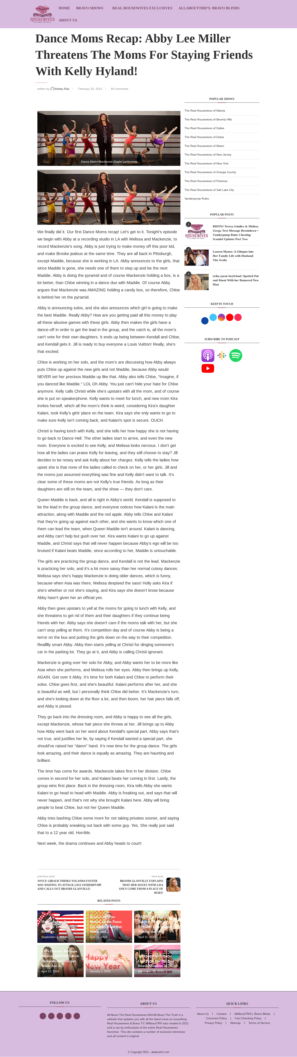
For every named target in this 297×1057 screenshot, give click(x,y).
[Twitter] (51, 1016)
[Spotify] (235, 351)
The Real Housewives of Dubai (204, 137)
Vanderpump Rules (196, 198)
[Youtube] (207, 364)
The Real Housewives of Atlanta (204, 110)
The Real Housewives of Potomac (206, 181)
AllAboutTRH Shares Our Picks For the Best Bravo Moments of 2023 (157, 961)
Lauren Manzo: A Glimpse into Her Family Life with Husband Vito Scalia (233, 256)
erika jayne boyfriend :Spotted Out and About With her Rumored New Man (236, 280)
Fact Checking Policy (248, 1018)
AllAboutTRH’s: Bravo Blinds (208, 8)
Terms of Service (259, 1023)
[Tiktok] (68, 1016)
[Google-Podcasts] (221, 351)
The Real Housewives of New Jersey (207, 154)
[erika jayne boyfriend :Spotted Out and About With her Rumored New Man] (196, 282)
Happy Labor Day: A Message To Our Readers (57, 927)
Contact (221, 1013)
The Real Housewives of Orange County (210, 172)
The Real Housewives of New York (206, 163)
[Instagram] (60, 1016)
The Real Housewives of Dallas (204, 128)
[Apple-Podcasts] (207, 351)
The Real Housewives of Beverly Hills (208, 119)
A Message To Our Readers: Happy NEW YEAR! (107, 961)
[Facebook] (43, 1016)
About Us (68, 20)
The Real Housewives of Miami (204, 145)
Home (64, 8)
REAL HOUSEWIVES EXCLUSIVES (142, 8)
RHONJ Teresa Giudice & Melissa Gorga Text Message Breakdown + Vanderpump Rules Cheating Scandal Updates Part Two (236, 233)
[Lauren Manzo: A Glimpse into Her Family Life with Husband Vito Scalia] (196, 258)
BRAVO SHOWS (89, 8)
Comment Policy (216, 1018)
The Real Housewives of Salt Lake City (209, 189)
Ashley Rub (62, 88)
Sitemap (235, 1023)
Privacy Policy (213, 1023)
